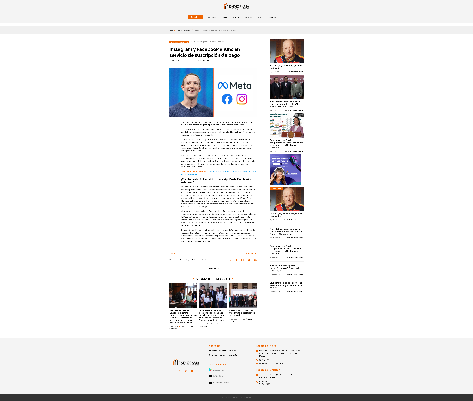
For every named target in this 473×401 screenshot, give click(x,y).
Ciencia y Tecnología (183, 30)
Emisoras (213, 350)
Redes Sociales (202, 260)
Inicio (171, 30)
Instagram (188, 260)
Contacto (233, 355)
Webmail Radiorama (222, 383)
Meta (194, 260)
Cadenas (223, 350)
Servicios (213, 355)
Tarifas (222, 355)
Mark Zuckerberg (244, 129)
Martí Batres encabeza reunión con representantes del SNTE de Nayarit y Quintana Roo (286, 104)
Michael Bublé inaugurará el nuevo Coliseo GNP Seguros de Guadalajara (285, 268)
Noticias (232, 350)
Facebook (180, 260)
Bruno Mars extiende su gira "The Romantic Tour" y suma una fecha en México (286, 285)
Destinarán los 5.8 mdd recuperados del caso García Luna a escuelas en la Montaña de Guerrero (286, 144)
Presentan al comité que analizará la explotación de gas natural (242, 312)
